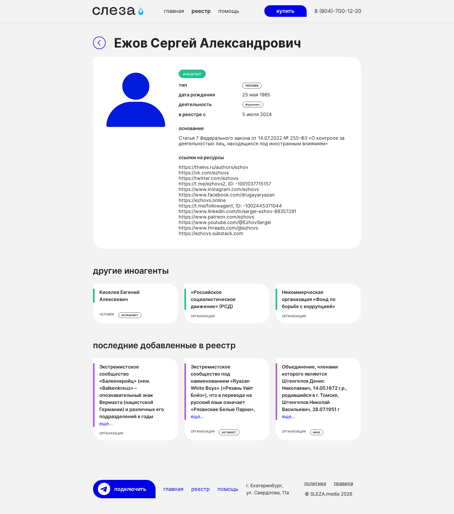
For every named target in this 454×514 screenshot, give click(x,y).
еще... (106, 423)
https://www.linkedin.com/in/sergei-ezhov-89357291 (237, 211)
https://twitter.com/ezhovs (208, 178)
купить (285, 11)
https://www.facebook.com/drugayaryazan (227, 195)
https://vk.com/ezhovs (204, 172)
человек (252, 85)
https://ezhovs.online (202, 200)
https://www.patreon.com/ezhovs (216, 217)
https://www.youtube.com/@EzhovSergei (225, 222)
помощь (228, 11)
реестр (201, 11)
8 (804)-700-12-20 (338, 11)
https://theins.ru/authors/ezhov (213, 167)
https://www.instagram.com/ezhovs (219, 189)
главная (174, 11)
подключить (130, 489)
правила (343, 483)
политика (315, 483)
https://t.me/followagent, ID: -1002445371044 (230, 206)
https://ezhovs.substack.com (211, 233)
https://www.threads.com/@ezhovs (218, 228)
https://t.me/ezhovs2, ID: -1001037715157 (225, 183)
